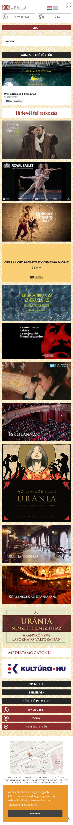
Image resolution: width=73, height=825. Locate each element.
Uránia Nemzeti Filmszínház (20, 93)
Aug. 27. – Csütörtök (36, 55)
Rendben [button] (35, 813)
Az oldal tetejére (36, 726)
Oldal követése (15, 101)
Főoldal (36, 718)
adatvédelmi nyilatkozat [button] (23, 804)
